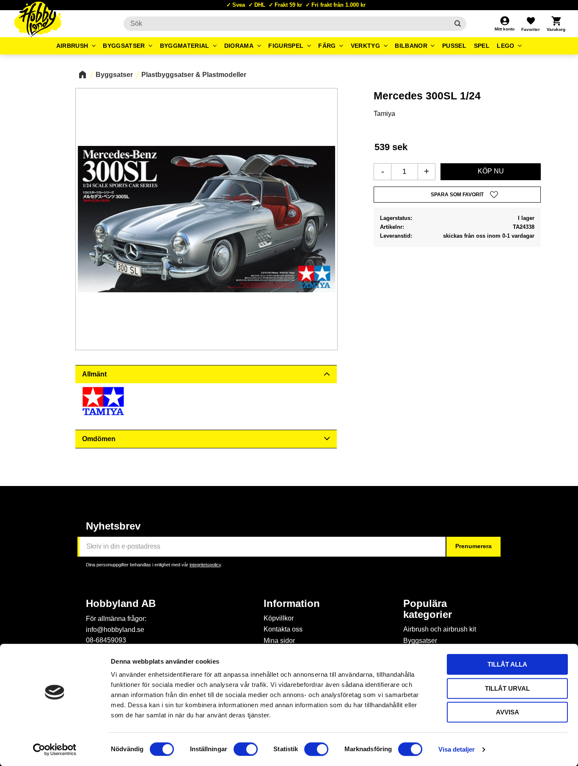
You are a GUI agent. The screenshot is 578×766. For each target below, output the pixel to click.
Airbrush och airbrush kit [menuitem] (439, 629)
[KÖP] (490, 171)
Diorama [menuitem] (238, 45)
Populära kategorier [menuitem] (427, 609)
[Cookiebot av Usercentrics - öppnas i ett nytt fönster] (55, 749)
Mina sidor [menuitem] (279, 640)
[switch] (246, 749)
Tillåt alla (507, 664)
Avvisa (507, 712)
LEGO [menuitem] (505, 45)
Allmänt (94, 374)
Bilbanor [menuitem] (411, 45)
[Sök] (457, 23)
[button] (530, 23)
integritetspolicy (205, 564)
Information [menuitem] (292, 603)
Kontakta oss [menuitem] (283, 629)
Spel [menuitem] (482, 45)
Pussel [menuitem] (454, 45)
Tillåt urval (507, 688)
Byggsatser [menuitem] (124, 45)
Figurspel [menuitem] (285, 45)
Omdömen (99, 438)
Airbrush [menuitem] (72, 45)
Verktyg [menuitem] (365, 45)
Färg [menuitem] (327, 45)
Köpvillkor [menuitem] (279, 618)
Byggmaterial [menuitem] (184, 45)
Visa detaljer (456, 749)
